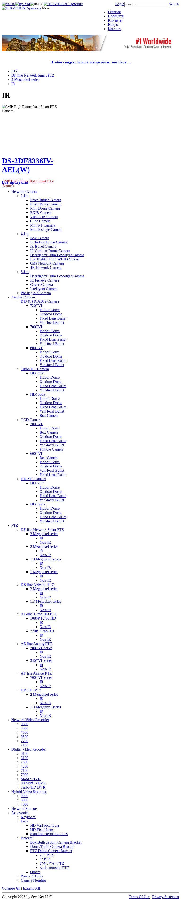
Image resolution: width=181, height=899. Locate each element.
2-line (25, 196)
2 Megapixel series (44, 546)
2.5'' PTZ (46, 855)
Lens (24, 821)
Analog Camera (23, 297)
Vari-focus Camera (44, 217)
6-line (25, 272)
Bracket (26, 838)
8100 (24, 758)
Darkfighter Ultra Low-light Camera (57, 255)
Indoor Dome (50, 310)
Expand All (31, 888)
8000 (24, 800)
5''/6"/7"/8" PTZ (52, 863)
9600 (24, 724)
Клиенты (115, 20)
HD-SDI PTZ (31, 690)
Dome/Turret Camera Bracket (52, 847)
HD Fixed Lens (41, 830)
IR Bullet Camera (43, 246)
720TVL (36, 306)
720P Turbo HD (42, 631)
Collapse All (11, 888)
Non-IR (45, 542)
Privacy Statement (165, 897)
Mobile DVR (31, 779)
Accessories (20, 813)
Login (119, 4)
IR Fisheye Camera (44, 280)
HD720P (37, 373)
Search (174, 4)
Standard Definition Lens (49, 834)
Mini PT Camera (42, 225)
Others (35, 872)
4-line (25, 234)
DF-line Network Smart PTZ (32, 75)
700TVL (36, 327)
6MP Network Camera (47, 263)
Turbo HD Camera (35, 369)
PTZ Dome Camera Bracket (51, 851)
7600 (24, 732)
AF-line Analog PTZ (36, 673)
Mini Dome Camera (45, 208)
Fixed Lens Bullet (53, 318)
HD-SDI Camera (33, 479)
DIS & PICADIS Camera (40, 301)
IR (13, 84)
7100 (24, 745)
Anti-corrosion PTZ (54, 868)
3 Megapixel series (25, 79)
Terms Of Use (139, 897)
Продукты (116, 16)
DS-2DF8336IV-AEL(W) (27, 165)
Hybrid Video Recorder (28, 792)
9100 (24, 754)
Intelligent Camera (44, 289)
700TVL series (41, 648)
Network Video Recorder (30, 720)
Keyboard (28, 817)
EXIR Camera (41, 213)
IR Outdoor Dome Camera (50, 251)
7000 (24, 775)
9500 (24, 737)
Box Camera (39, 238)
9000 (24, 796)
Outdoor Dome (51, 314)
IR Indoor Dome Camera (48, 242)
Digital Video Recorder (28, 749)
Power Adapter (32, 876)
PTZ (14, 71)
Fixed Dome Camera (45, 204)
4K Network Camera (46, 268)
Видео (113, 25)
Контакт (114, 29)
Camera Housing (33, 880)
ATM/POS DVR (33, 783)
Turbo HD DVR (33, 787)
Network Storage (24, 808)
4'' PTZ (45, 859)
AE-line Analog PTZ (36, 644)
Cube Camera (40, 221)
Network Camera (24, 191)
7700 (24, 741)
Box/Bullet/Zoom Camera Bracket (55, 842)
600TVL (36, 348)
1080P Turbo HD (43, 618)
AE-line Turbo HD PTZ (39, 614)
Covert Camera (41, 284)
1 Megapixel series (44, 572)
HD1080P (37, 394)
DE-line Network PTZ (37, 584)
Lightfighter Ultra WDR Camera (54, 259)
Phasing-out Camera (36, 293)
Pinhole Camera (51, 449)
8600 (24, 728)
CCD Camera (31, 420)
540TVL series (41, 661)
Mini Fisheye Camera (46, 230)
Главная (114, 12)
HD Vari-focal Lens (45, 825)
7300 (24, 762)
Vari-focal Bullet (52, 322)
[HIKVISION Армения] (63, 4)
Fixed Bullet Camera (45, 200)
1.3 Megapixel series (45, 559)
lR (41, 551)
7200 (24, 766)
